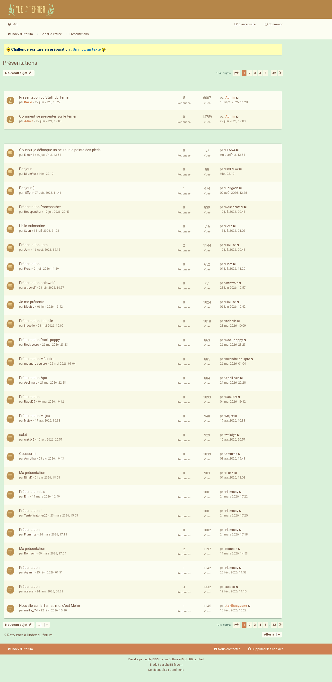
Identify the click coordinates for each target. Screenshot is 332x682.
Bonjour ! (26, 169)
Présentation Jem (33, 245)
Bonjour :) (27, 188)
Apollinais (30, 382)
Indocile (29, 325)
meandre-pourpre (35, 363)
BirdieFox (30, 173)
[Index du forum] (32, 9)
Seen (27, 230)
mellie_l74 (31, 610)
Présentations (20, 63)
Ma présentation (32, 472)
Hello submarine (32, 226)
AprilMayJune (236, 606)
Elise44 (29, 155)
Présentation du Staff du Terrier (44, 97)
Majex (28, 420)
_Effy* (28, 192)
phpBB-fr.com (174, 664)
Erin (26, 496)
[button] (236, 73)
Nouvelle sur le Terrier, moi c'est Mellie (49, 605)
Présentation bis (32, 491)
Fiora (27, 268)
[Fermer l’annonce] (277, 48)
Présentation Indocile (36, 321)
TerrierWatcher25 (35, 515)
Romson (29, 553)
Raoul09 (29, 401)
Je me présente (31, 302)
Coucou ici (27, 454)
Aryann (29, 572)
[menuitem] (12, 24)
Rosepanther (32, 211)
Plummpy (231, 492)
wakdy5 (29, 439)
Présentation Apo (33, 378)
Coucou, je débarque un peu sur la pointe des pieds (60, 150)
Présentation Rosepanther (40, 207)
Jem (27, 249)
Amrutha (30, 458)
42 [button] (274, 73)
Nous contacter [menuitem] (229, 649)
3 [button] (255, 73)
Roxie (28, 102)
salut (23, 435)
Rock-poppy (31, 344)
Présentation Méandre (36, 359)
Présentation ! (30, 510)
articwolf (30, 287)
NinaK (28, 477)
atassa (29, 591)
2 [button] (249, 73)
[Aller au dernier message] (237, 97)
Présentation (29, 264)
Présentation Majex (34, 416)
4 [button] (260, 73)
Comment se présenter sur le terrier (48, 116)
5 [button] (265, 73)
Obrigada (231, 188)
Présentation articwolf (37, 283)
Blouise (230, 245)
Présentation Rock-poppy (39, 340)
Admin (230, 97)
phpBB (152, 659)
